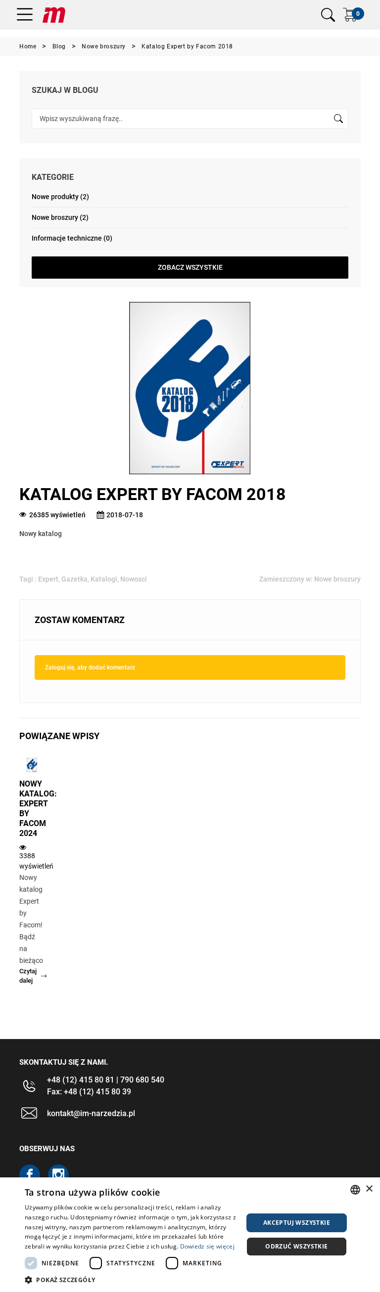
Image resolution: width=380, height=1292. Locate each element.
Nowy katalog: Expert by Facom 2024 (31, 808)
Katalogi (104, 579)
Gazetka (74, 579)
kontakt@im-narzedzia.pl (91, 1113)
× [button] (369, 1189)
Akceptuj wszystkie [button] (296, 1222)
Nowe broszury (337, 579)
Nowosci (133, 579)
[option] (31, 878)
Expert (48, 579)
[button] (131, 1280)
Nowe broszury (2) (60, 217)
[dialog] (190, 1234)
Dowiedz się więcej (207, 1246)
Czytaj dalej (28, 976)
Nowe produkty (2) (60, 197)
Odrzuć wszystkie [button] (296, 1246)
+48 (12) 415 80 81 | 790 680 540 (105, 1079)
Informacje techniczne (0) (72, 238)
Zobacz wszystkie (190, 267)
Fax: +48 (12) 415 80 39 (89, 1091)
